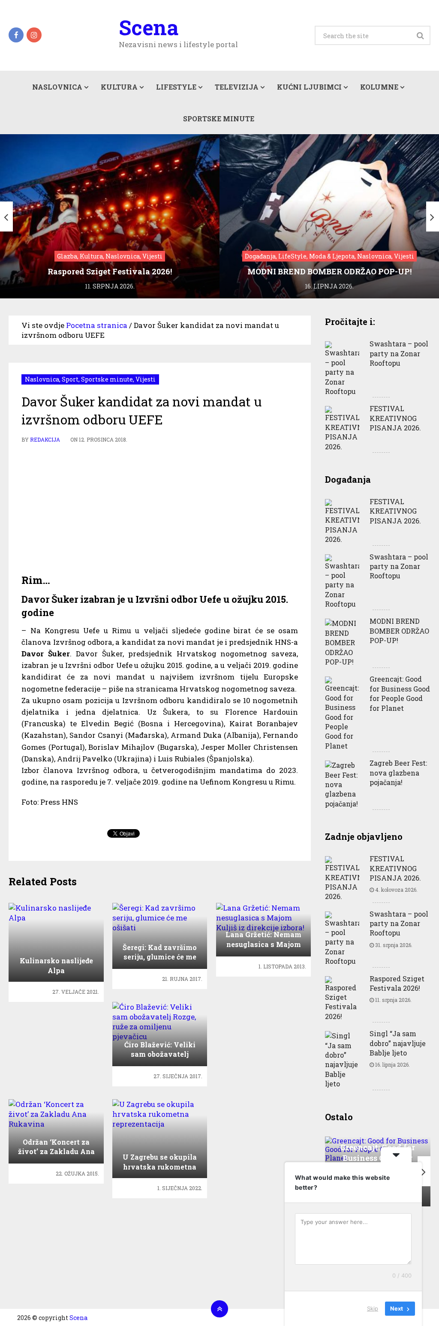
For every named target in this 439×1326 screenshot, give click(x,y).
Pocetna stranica (96, 325)
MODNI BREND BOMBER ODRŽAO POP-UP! (399, 630)
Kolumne (379, 86)
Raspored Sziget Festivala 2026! (397, 983)
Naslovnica (57, 86)
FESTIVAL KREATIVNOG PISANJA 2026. (395, 418)
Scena (148, 27)
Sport (70, 379)
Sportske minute (218, 118)
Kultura (119, 86)
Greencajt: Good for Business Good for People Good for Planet (400, 693)
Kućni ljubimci (309, 86)
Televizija (237, 86)
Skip (372, 1308)
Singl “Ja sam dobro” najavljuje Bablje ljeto (398, 1043)
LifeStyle (176, 86)
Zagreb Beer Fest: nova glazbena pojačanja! (398, 772)
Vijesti (145, 379)
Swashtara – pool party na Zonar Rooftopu (399, 353)
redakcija (45, 439)
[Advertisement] (159, 509)
